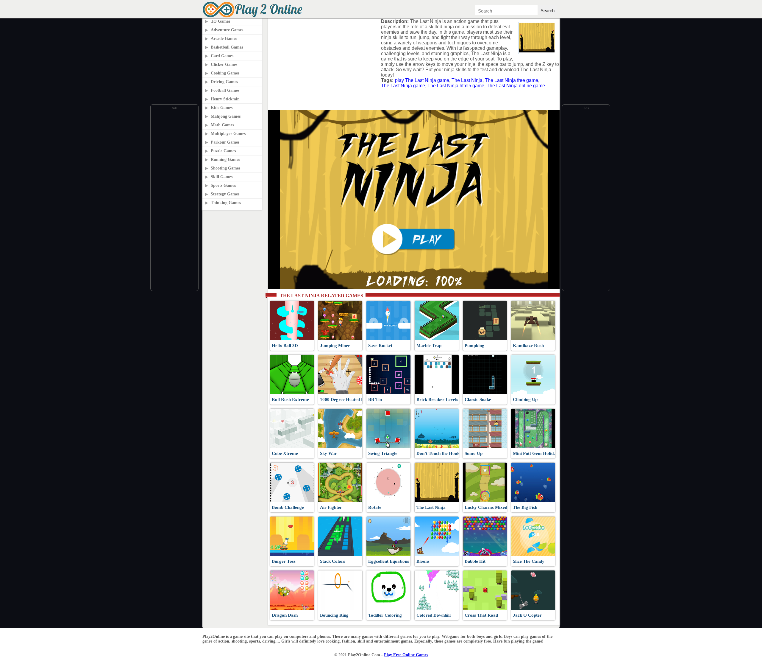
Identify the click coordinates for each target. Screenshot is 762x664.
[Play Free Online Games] (253, 16)
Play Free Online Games (406, 655)
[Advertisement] (174, 200)
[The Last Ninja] (537, 50)
